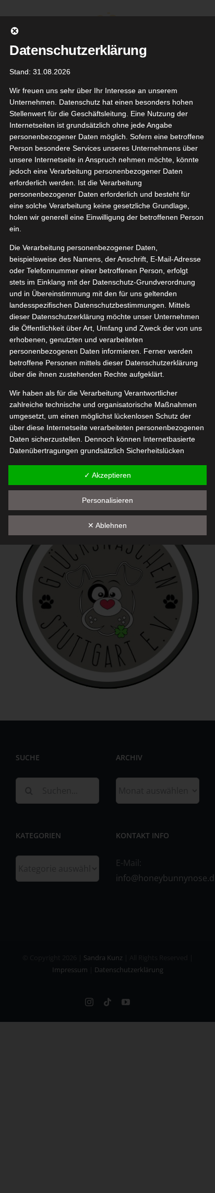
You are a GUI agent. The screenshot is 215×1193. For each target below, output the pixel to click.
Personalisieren (107, 500)
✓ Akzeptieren (107, 475)
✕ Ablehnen (107, 525)
